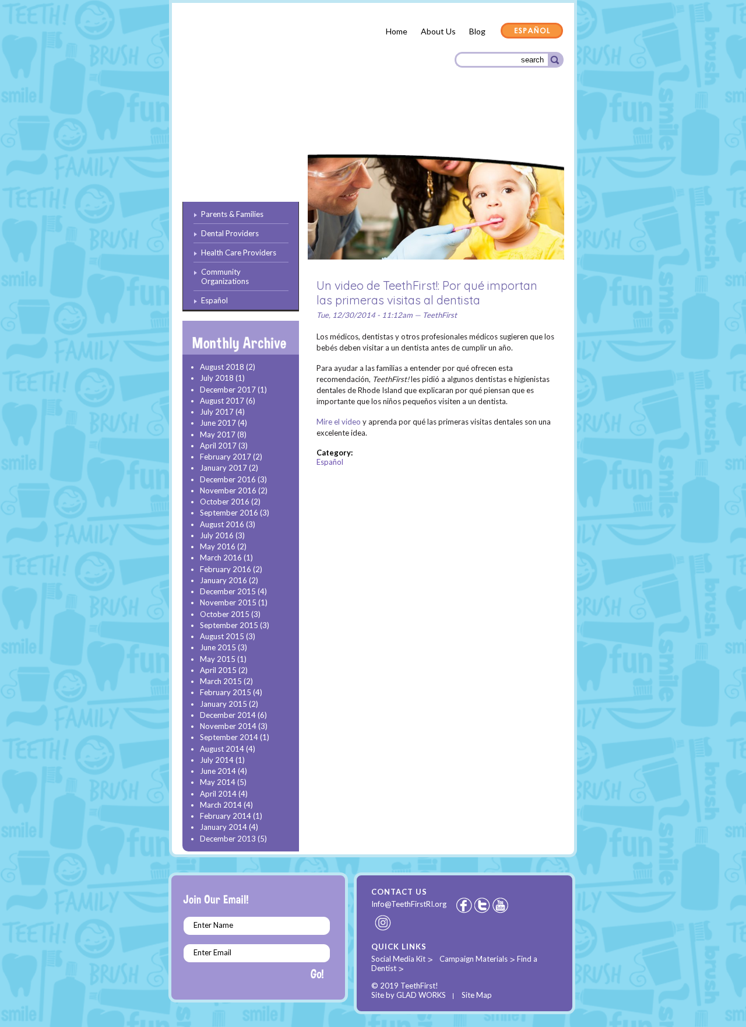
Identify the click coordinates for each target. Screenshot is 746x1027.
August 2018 (222, 366)
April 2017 (218, 445)
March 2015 (221, 681)
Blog (477, 31)
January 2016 (223, 580)
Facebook (464, 905)
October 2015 (224, 614)
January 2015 (223, 704)
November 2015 (228, 602)
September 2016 (229, 512)
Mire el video (338, 421)
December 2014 (228, 715)
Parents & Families (224, 124)
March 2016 (221, 557)
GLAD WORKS (421, 995)
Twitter (483, 905)
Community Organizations (505, 124)
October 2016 (224, 501)
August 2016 (222, 524)
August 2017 (222, 400)
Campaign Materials (473, 958)
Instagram (383, 922)
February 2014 (225, 816)
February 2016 (225, 569)
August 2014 (222, 748)
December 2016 (228, 479)
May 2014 (217, 782)
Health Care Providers (399, 122)
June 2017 (218, 422)
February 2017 (225, 456)
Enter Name (213, 925)
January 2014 (223, 827)
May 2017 (217, 434)
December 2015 (228, 591)
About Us (438, 31)
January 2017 (223, 467)
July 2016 (217, 535)
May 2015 (217, 659)
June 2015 (218, 647)
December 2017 (228, 389)
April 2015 (218, 670)
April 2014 (218, 793)
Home (396, 31)
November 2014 (228, 726)
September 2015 (229, 625)
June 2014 (218, 771)
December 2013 (228, 838)
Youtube (501, 905)
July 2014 (217, 760)
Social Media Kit (398, 958)
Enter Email (212, 952)
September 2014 (229, 737)
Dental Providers (307, 122)
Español (532, 31)
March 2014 (221, 804)
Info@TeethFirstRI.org (408, 904)
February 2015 (225, 692)
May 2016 (217, 546)
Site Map (477, 995)
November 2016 (228, 490)
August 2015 (222, 636)
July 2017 (217, 411)
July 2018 (217, 378)
